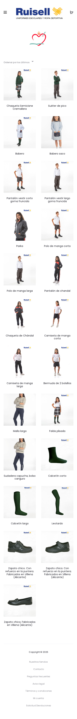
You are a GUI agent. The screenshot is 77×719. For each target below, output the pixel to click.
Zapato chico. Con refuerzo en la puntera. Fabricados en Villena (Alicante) (19, 572)
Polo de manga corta (57, 246)
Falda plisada (57, 431)
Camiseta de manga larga (20, 384)
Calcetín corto (57, 476)
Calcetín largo (20, 523)
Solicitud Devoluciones (38, 705)
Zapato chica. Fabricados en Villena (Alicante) (19, 623)
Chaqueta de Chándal (20, 335)
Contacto (38, 669)
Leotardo (57, 523)
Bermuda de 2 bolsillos (57, 383)
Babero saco (57, 153)
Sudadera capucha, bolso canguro (20, 477)
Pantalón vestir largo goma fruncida (57, 199)
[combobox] (18, 61)
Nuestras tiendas (38, 661)
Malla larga (20, 431)
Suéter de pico (57, 106)
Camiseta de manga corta (57, 337)
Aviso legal (39, 683)
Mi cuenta (38, 698)
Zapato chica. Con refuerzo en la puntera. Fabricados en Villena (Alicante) (57, 572)
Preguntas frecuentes (38, 676)
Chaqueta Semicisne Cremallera (20, 107)
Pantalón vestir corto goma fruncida (20, 199)
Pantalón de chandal (57, 291)
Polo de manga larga (20, 291)
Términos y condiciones (38, 690)
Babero (19, 153)
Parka (19, 246)
